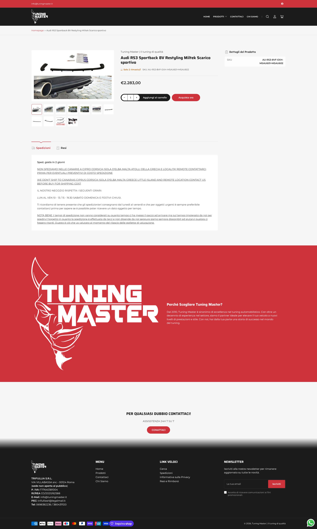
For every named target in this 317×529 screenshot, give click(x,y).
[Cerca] (267, 16)
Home (206, 16)
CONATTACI (158, 429)
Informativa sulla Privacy (175, 477)
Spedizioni (43, 148)
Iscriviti (276, 483)
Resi (64, 148)
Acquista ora (186, 97)
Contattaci (237, 16)
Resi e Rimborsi (169, 481)
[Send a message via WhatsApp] (310, 522)
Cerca (163, 468)
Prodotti (218, 16)
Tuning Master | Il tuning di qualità (142, 51)
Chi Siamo (252, 16)
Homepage (37, 30)
